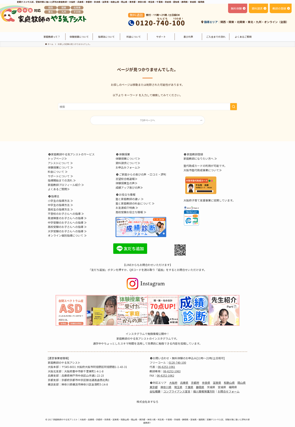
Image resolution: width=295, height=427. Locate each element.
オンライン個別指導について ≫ (67, 235)
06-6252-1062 (165, 375)
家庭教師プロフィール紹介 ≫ (66, 185)
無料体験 (236, 8)
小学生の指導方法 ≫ (60, 201)
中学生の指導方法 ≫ (60, 205)
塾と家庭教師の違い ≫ (130, 199)
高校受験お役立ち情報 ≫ (131, 212)
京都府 (195, 383)
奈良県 (206, 383)
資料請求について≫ (128, 163)
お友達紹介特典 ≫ (127, 208)
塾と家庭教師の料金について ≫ (135, 203)
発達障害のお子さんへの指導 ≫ (67, 218)
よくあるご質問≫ (59, 189)
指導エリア (210, 22)
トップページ (56, 158)
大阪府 (173, 383)
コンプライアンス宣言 (176, 391)
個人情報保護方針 (204, 391)
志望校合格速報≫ (126, 179)
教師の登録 (279, 8)
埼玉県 (178, 387)
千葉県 (189, 387)
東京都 (154, 387)
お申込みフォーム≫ (128, 167)
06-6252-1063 (172, 371)
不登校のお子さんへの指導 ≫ (66, 214)
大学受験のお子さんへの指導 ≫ (67, 231)
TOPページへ (147, 120)
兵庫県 (184, 383)
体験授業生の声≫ (126, 183)
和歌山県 (229, 383)
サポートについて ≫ (60, 176)
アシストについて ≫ (60, 163)
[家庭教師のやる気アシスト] (44, 14)
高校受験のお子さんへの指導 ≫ (67, 227)
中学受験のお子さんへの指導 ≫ (67, 222)
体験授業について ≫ (60, 167)
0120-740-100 (177, 362)
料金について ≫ (58, 172)
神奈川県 (165, 387)
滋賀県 (217, 383)
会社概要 (155, 391)
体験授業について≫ (128, 158)
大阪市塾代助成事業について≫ (203, 170)
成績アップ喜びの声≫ (129, 187)
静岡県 (200, 387)
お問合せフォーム (229, 391)
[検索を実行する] (233, 106)
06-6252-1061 (166, 367)
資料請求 (257, 8)
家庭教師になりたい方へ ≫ (200, 158)
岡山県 (241, 383)
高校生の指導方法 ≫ (60, 209)
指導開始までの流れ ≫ (62, 180)
